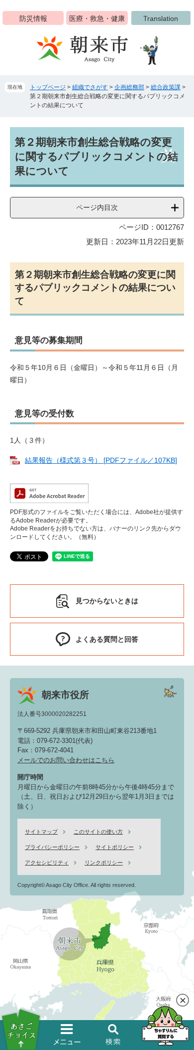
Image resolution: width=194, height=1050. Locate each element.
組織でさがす (90, 87)
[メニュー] (67, 1034)
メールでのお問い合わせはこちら (65, 760)
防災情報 (33, 18)
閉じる (182, 1000)
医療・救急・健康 (97, 18)
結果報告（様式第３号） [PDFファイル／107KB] (101, 460)
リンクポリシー (104, 863)
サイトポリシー (115, 847)
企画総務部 (129, 87)
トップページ (48, 87)
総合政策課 (166, 87)
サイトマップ (41, 832)
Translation (160, 18)
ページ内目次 (97, 207)
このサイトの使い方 (98, 832)
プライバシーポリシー (52, 847)
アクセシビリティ (47, 863)
